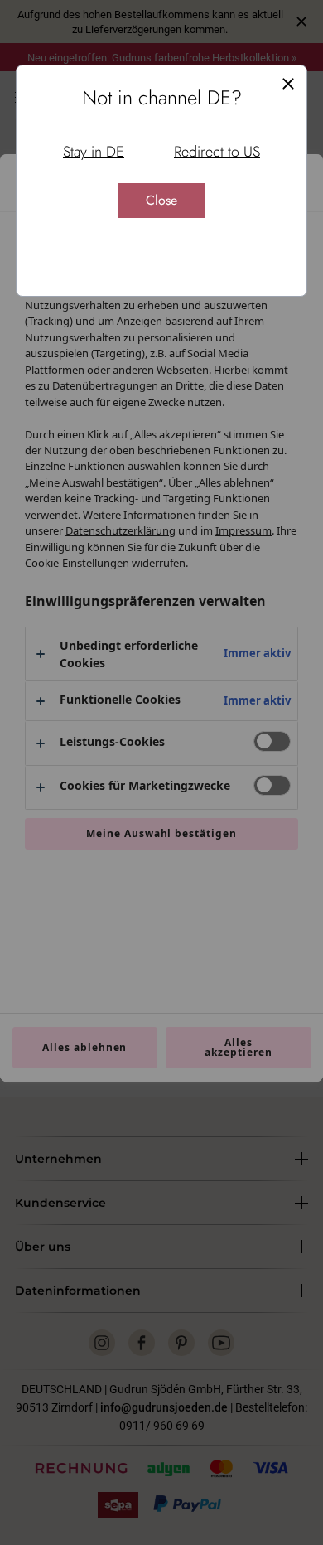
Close (161, 200)
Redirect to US (217, 151)
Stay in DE (93, 151)
